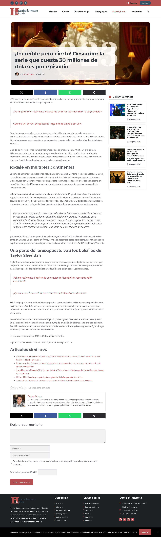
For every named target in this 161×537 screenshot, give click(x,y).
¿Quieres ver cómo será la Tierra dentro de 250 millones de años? (49, 293)
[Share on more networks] (94, 92)
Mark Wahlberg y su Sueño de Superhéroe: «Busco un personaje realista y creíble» (135, 110)
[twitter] (124, 519)
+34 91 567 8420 (129, 514)
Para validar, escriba (23, 472)
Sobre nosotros (92, 503)
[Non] (158, 532)
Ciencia (65, 11)
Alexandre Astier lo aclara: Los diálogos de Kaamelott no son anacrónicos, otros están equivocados (136, 154)
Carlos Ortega (28, 74)
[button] (148, 11)
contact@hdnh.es (130, 510)
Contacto (89, 510)
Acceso (145, 3)
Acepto (145, 532)
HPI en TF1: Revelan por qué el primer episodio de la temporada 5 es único (49, 377)
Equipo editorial (92, 507)
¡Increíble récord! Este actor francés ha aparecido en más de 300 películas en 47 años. (135, 177)
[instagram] (128, 519)
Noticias (53, 11)
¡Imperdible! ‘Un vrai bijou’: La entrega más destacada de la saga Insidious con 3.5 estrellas (135, 132)
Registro (133, 3)
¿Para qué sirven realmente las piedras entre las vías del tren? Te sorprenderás (57, 111)
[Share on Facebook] (45, 92)
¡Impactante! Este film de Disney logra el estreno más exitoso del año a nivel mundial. (54, 380)
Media (88, 514)
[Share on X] (21, 92)
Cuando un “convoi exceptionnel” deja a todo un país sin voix (47, 123)
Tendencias (136, 11)
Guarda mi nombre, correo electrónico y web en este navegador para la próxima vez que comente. (55, 463)
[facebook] (120, 519)
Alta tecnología (82, 11)
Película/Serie (118, 11)
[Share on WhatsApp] (69, 92)
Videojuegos (101, 11)
